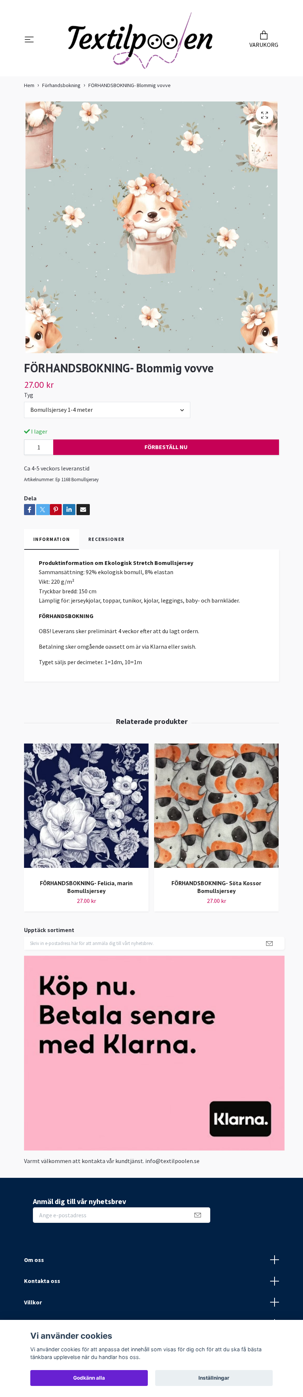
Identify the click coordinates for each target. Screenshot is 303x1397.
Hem (29, 85)
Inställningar (213, 1378)
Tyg (28, 395)
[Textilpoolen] (140, 40)
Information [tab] (51, 539)
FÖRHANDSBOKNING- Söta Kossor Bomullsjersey (216, 886)
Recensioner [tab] (106, 539)
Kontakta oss (42, 1280)
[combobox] (107, 410)
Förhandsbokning (61, 85)
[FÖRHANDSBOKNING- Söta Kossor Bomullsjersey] (216, 808)
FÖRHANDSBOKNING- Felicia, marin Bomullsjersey (86, 886)
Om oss (34, 1259)
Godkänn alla (89, 1378)
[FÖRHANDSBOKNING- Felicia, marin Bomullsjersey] (86, 808)
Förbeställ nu (166, 447)
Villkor (33, 1302)
